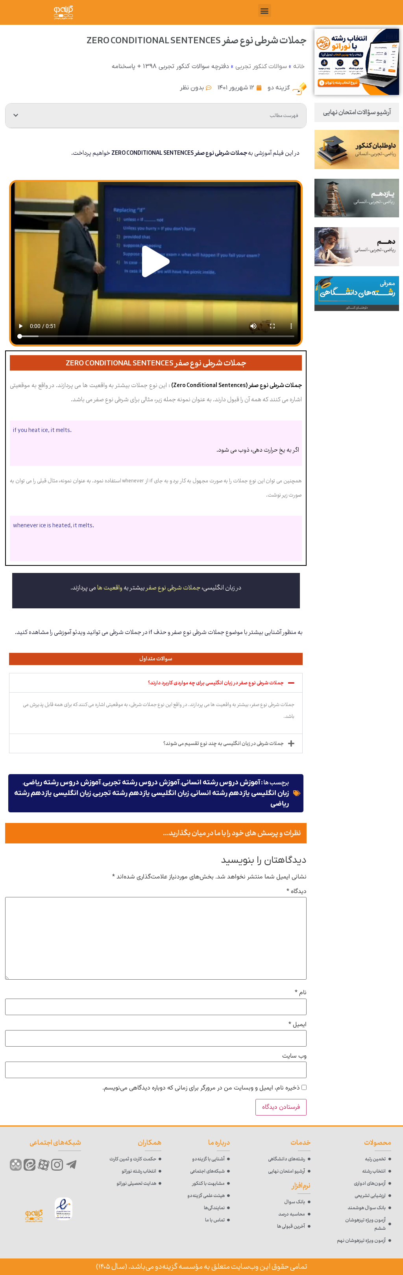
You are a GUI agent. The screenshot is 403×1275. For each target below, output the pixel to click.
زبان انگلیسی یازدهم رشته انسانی (240, 793)
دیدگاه (297, 892)
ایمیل (297, 1025)
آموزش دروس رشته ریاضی (62, 782)
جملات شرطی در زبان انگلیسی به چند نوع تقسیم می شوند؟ (223, 743)
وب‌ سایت (294, 1056)
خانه (299, 66)
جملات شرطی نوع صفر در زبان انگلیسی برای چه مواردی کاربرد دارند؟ (216, 683)
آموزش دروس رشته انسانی (220, 782)
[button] (264, 10)
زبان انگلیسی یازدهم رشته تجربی (141, 793)
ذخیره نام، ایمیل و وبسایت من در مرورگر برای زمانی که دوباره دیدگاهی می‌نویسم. (201, 1088)
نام (301, 993)
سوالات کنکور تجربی (261, 66)
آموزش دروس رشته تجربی (141, 782)
